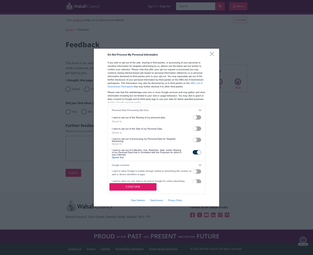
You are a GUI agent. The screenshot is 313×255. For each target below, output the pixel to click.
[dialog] (156, 128)
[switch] (197, 117)
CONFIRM (133, 186)
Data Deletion (138, 200)
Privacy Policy (175, 200)
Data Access (156, 200)
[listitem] (156, 110)
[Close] (213, 55)
